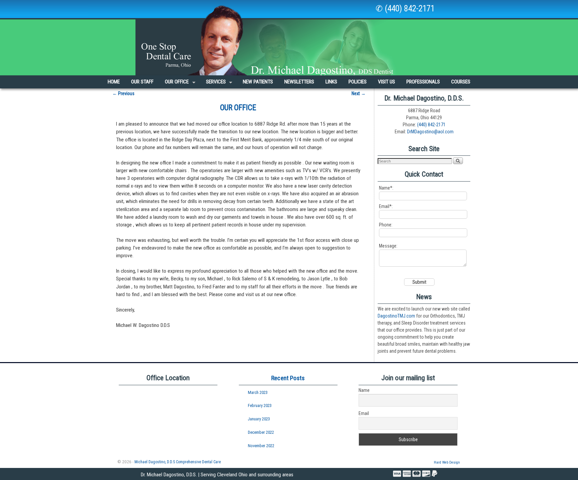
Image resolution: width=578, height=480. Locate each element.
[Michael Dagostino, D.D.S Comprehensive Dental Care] (289, 37)
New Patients (258, 82)
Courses (460, 82)
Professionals (423, 82)
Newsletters (299, 82)
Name (364, 390)
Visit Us (386, 82)
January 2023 (259, 418)
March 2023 (258, 392)
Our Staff (142, 82)
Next (359, 93)
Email (364, 413)
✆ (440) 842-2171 (405, 8)
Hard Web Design (447, 462)
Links (331, 82)
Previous (123, 93)
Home (114, 82)
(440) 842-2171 (431, 124)
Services (213, 83)
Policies (358, 82)
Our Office (174, 83)
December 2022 (261, 432)
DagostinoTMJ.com (396, 316)
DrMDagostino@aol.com (430, 131)
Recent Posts (288, 378)
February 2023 (260, 405)
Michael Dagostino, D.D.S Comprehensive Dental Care (177, 462)
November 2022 (261, 445)
